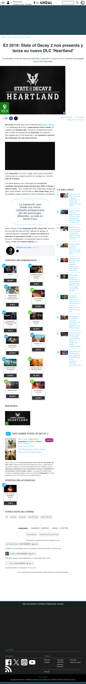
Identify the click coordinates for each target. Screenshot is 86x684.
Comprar (49, 440)
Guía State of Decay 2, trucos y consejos (31, 449)
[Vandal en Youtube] (32, 662)
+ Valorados (34, 528)
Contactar (47, 662)
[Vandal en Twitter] (16, 662)
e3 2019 (13, 517)
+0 (37, 544)
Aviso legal (73, 660)
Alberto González (66, 117)
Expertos (45, 528)
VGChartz (47, 671)
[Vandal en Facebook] (8, 662)
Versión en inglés (43, 677)
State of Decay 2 (23, 439)
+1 (34, 554)
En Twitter (64, 528)
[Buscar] (77, 2)
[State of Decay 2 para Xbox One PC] (10, 449)
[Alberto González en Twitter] (17, 251)
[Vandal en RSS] (8, 669)
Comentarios (23, 528)
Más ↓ (37, 2)
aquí (36, 242)
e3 (7, 517)
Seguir (8, 433)
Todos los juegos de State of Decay (30, 452)
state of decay (33, 517)
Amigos (55, 528)
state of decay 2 (46, 517)
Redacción (47, 660)
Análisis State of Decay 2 (26, 446)
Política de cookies (75, 662)
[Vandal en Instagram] (24, 662)
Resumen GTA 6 (17, 1)
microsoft (22, 517)
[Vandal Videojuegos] (43, 2)
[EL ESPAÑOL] (83, 3)
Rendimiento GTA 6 (18, 4)
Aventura (27, 443)
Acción (20, 443)
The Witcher (28, 4)
